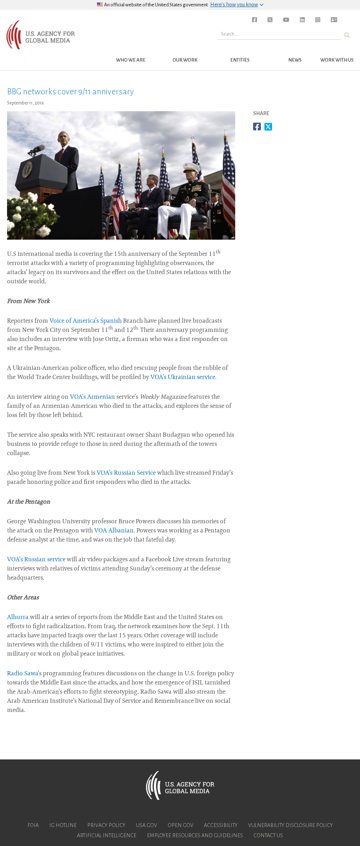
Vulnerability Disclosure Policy (290, 825)
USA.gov (146, 825)
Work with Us (337, 60)
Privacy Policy (106, 825)
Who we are (131, 60)
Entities (240, 60)
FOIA (33, 825)
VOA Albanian (114, 531)
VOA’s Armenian (92, 397)
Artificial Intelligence (106, 835)
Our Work (185, 60)
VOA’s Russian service (36, 560)
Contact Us (268, 835)
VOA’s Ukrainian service (182, 377)
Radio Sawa (22, 674)
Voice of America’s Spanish (86, 321)
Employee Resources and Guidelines (195, 835)
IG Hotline (63, 825)
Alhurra (17, 617)
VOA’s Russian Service (126, 473)
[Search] (346, 35)
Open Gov (180, 825)
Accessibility (221, 825)
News (295, 60)
